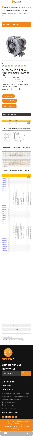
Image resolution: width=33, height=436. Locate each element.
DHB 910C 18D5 (4, 250)
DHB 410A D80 (4, 184)
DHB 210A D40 (4, 178)
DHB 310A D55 (4, 180)
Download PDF (9, 106)
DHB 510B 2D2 (4, 219)
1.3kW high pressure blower (13, 340)
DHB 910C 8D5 (4, 244)
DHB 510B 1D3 (4, 215)
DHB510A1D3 (7, 336)
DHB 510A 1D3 (4, 188)
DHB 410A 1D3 (4, 186)
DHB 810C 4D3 (4, 238)
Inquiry (9, 96)
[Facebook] (3, 416)
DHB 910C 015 (4, 248)
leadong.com (24, 426)
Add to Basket (9, 101)
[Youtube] (13, 416)
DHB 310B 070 (4, 205)
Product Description (10, 115)
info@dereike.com (10, 408)
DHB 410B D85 (4, 209)
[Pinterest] (16, 416)
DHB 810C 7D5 (4, 242)
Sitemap (16, 429)
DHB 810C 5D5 (4, 240)
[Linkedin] (6, 416)
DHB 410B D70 (4, 207)
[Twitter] (9, 416)
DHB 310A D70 (4, 182)
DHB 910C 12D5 (4, 246)
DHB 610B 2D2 (4, 223)
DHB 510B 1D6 (4, 217)
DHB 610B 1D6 (4, 221)
